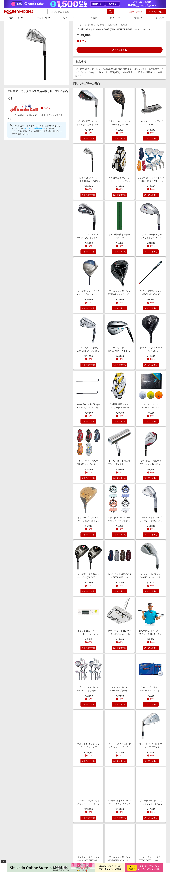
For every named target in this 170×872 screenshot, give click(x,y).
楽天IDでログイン (136, 12)
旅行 (95, 18)
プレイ (139, 18)
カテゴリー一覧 (12, 18)
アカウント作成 (156, 11)
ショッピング (71, 18)
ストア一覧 (89, 25)
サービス (116, 18)
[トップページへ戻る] (18, 11)
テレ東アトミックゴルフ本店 (106, 25)
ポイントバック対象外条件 (34, 128)
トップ (78, 25)
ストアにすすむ (119, 50)
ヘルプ (161, 18)
